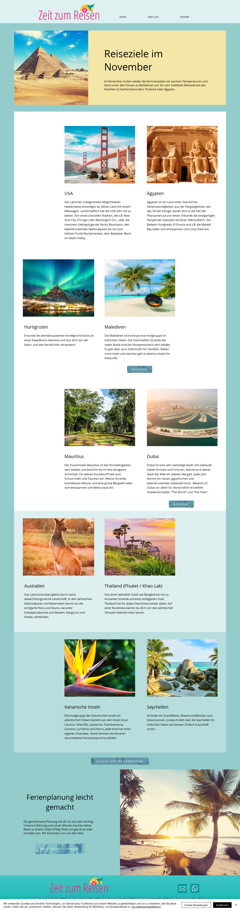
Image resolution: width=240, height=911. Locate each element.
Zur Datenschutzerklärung (146, 906)
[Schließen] (236, 905)
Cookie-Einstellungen (196, 905)
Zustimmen (222, 905)
